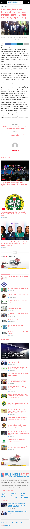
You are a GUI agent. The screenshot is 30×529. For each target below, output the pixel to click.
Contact (22, 522)
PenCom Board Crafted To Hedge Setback (18, 319)
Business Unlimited (3, 494)
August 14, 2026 (12, 383)
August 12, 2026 (12, 414)
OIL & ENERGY (14, 497)
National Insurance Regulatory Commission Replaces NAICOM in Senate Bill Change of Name (13, 214)
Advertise (8, 522)
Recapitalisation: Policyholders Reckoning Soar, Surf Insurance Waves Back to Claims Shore (18, 433)
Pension (23, 493)
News (6, 6)
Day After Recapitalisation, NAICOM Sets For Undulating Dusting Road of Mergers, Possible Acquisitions (18, 396)
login (5, 256)
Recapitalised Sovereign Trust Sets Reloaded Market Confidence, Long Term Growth (18, 388)
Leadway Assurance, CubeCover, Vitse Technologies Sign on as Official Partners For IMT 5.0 (14, 184)
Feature (3, 496)
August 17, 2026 (12, 364)
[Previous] (14, 252)
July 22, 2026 (4, 217)
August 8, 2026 (11, 428)
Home (2, 6)
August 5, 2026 (11, 449)
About (2, 522)
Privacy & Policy (15, 522)
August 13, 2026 (12, 406)
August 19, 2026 (6, 357)
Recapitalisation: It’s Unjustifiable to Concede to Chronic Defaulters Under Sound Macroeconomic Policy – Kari (17, 411)
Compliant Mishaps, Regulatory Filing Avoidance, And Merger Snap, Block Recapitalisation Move (14, 354)
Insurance (13, 493)
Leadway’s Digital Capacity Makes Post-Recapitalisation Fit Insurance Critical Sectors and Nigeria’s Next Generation (17, 425)
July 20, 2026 (4, 247)
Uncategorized (24, 497)
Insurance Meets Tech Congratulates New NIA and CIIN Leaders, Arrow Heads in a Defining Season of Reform (14, 243)
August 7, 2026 (11, 436)
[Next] (16, 252)
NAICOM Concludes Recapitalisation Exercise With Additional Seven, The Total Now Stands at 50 (18, 403)
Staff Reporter (15, 150)
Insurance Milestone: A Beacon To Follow (18, 288)
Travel (22, 495)
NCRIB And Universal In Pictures (15, 283)
